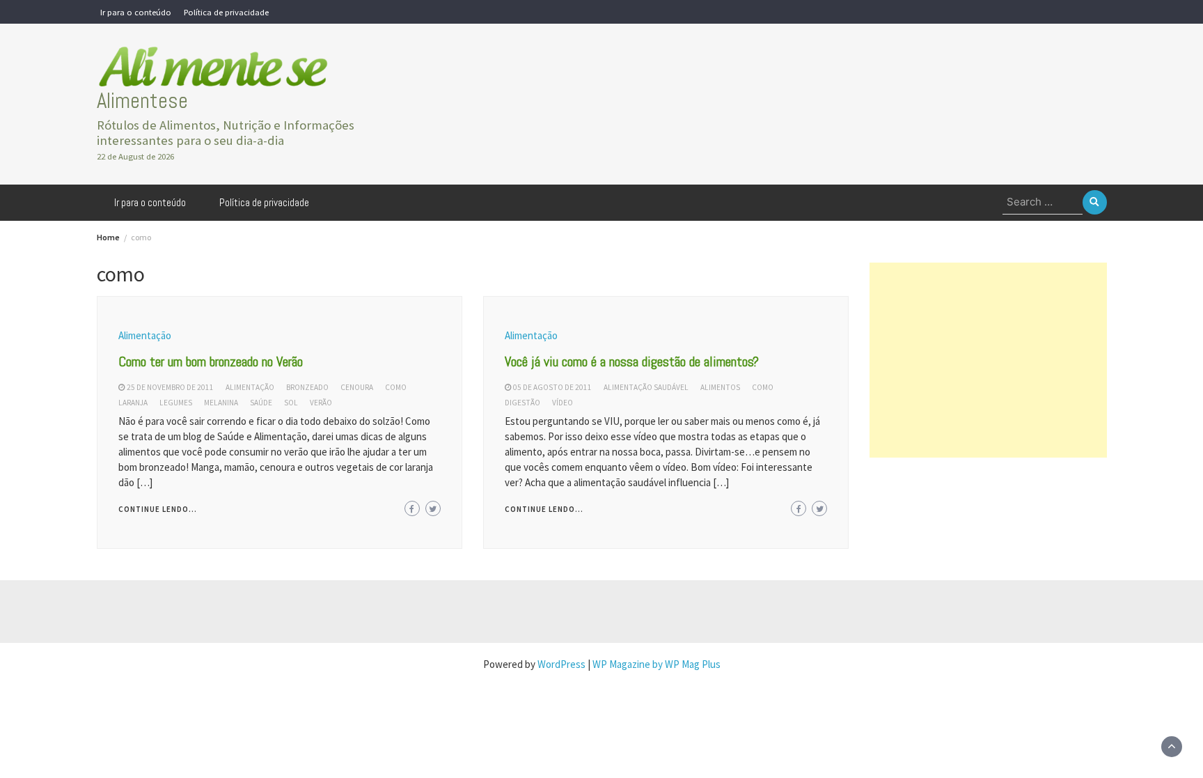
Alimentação (144, 335)
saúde (261, 402)
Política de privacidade (226, 11)
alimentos (720, 387)
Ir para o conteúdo (135, 11)
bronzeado (307, 387)
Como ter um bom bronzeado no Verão (210, 361)
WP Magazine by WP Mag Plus (656, 664)
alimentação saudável (646, 387)
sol (291, 402)
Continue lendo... (157, 509)
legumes (175, 402)
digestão (522, 402)
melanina (221, 402)
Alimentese (142, 100)
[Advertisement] (988, 360)
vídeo (562, 402)
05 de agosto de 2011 (552, 387)
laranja (133, 402)
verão (321, 402)
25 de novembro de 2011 (170, 387)
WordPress (561, 664)
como (396, 387)
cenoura (356, 387)
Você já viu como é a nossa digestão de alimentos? (632, 361)
